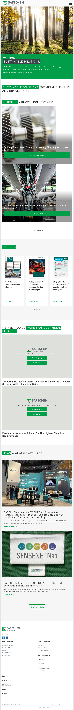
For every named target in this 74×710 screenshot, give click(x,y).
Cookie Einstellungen (44, 707)
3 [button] (40, 52)
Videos (4, 680)
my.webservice (66, 704)
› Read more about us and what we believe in (18, 72)
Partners (4, 650)
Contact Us (41, 671)
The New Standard (43, 650)
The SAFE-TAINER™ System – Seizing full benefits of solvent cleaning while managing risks (36, 382)
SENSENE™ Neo (43, 648)
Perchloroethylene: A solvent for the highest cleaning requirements (33, 434)
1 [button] (34, 52)
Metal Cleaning (7, 642)
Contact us (58, 704)
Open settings (37, 363)
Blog (4, 676)
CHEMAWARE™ (6, 655)
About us (41, 660)
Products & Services (7, 645)
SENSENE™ (41, 645)
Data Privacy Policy (49, 704)
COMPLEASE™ (6, 653)
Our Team (41, 663)
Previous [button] (7, 34)
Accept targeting (37, 358)
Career (40, 666)
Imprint (41, 704)
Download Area (7, 685)
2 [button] (37, 52)
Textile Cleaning (44, 642)
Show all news (37, 607)
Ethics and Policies (43, 668)
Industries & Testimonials (9, 648)
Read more (9, 526)
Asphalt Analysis (44, 655)
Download (10, 301)
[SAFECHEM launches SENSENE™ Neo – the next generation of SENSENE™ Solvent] (37, 554)
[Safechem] (14, 3)
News (4, 689)
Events (4, 694)
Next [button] (70, 34)
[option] (37, 30)
